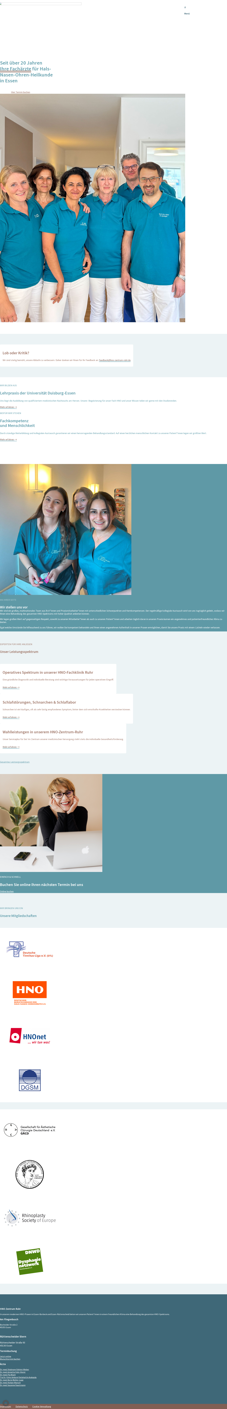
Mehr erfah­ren (7, 406)
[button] (6, 1403)
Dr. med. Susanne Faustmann (12, 1385)
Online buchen (7, 891)
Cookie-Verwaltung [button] (41, 1406)
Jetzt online (5, 1356)
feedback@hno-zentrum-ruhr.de (115, 360)
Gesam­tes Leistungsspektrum (15, 761)
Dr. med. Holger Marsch (10, 1382)
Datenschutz (22, 1406)
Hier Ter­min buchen (20, 92)
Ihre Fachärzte (15, 69)
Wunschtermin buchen (10, 1359)
